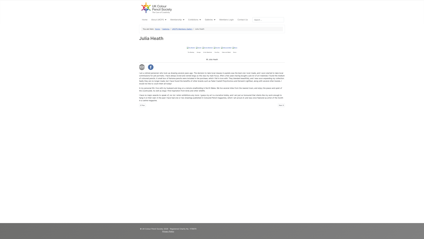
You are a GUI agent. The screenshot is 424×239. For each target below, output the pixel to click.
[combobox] (268, 19)
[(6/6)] (235, 47)
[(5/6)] (226, 47)
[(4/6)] (217, 47)
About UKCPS (157, 19)
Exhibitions (193, 19)
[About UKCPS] (165, 19)
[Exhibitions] (199, 19)
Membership (176, 19)
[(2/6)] (199, 47)
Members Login (226, 19)
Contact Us (243, 19)
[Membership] (183, 19)
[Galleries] (214, 19)
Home (144, 19)
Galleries (209, 19)
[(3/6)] (207, 47)
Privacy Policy (168, 231)
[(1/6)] (190, 47)
